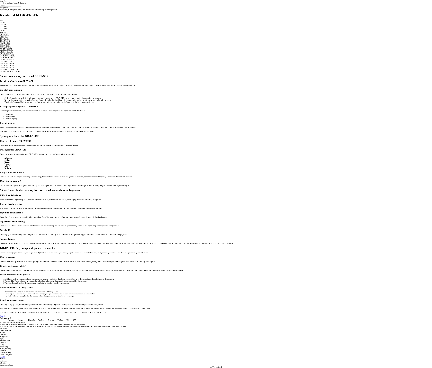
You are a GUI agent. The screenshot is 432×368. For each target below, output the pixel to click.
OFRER (48, 312)
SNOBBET (89, 312)
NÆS (30, 312)
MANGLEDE (38, 312)
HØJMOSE (68, 312)
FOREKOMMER (6, 312)
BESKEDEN (57, 312)
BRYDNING (79, 312)
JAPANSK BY (100, 312)
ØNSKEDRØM (20, 312)
